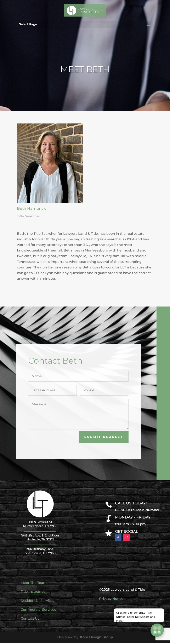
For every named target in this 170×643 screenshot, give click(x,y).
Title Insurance (33, 592)
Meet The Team (34, 583)
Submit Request (103, 437)
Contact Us (30, 618)
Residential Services (37, 601)
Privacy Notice (111, 599)
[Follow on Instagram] (126, 537)
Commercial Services (38, 610)
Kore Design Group (96, 637)
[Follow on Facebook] (118, 537)
